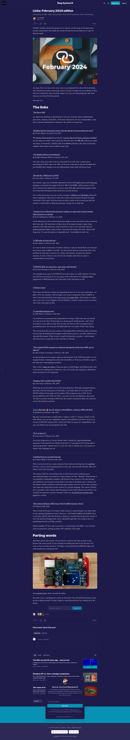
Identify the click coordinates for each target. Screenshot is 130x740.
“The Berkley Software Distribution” (46, 154)
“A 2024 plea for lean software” (44, 240)
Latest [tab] (39, 655)
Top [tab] (35, 655)
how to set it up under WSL (68, 297)
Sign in (124, 3)
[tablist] (40, 633)
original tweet (41, 593)
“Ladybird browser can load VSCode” (47, 457)
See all (36, 701)
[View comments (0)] (41, 23)
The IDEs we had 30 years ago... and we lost (51, 660)
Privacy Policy (78, 711)
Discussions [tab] (46, 655)
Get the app (73, 732)
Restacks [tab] (44, 633)
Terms (68, 727)
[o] (65, 571)
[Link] (30, 107)
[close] (82, 679)
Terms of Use (73, 710)
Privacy (64, 727)
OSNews (74, 195)
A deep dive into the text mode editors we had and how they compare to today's (55, 663)
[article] (65, 664)
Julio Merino (40, 17)
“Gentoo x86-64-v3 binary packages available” (80, 138)
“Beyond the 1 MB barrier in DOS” (46, 175)
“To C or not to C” (39, 433)
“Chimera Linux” (39, 287)
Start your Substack (60, 732)
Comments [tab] (37, 633)
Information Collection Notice (64, 711)
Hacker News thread (43, 138)
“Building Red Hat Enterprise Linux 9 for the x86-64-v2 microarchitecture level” (63, 130)
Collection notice (76, 727)
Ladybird (91, 464)
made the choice (49, 367)
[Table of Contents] (2, 370)
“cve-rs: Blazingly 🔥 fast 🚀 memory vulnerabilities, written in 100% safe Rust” (63, 409)
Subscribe (115, 3)
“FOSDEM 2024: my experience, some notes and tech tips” (55, 267)
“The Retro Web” (39, 112)
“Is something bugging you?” (43, 311)
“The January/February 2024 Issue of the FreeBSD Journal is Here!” (58, 503)
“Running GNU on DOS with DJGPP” (47, 381)
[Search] (104, 3)
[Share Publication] (108, 3)
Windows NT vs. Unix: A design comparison (51, 674)
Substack (56, 736)
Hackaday (84, 195)
